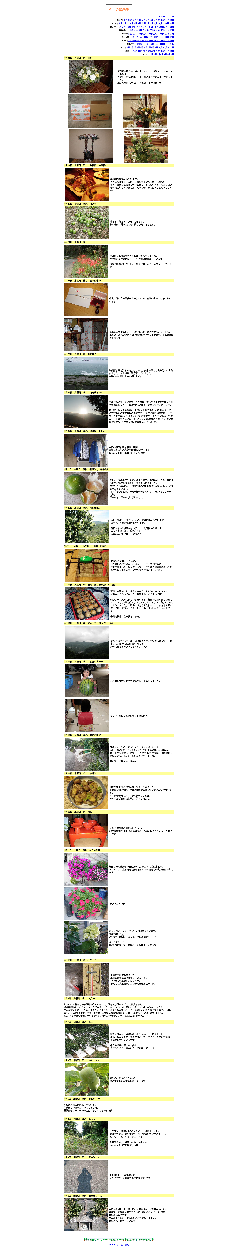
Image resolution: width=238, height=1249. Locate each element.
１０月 (162, 40)
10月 (163, 20)
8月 (152, 23)
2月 (125, 23)
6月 (141, 27)
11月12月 (169, 40)
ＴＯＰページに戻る (164, 16)
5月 (139, 23)
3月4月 (139, 30)
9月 (159, 20)
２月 (130, 20)
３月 (134, 20)
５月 (143, 20)
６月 (147, 20)
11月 (167, 20)
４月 (139, 20)
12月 (172, 20)
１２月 (170, 34)
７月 (152, 30)
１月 (125, 20)
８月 (155, 20)
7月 (151, 20)
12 (173, 44)
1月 (120, 27)
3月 (129, 27)
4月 (135, 23)
